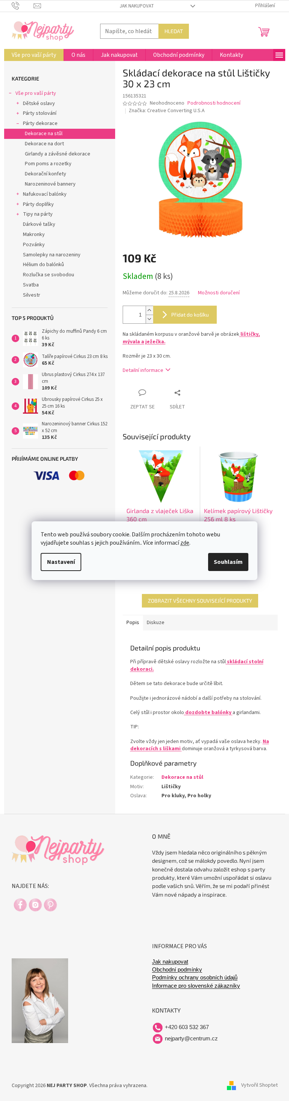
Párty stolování (39, 113)
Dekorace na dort (44, 144)
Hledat (173, 31)
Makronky (34, 234)
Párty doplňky (38, 204)
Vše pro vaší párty (35, 93)
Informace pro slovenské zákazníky (196, 986)
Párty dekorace (40, 123)
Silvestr (31, 295)
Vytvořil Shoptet (259, 1085)
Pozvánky (34, 244)
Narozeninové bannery (50, 184)
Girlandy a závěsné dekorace (57, 154)
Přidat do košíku (190, 314)
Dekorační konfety (45, 174)
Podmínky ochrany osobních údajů (194, 978)
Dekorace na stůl (43, 133)
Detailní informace (143, 370)
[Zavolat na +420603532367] (23, 5)
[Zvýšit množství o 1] (149, 310)
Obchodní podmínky (177, 970)
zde (184, 543)
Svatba (31, 285)
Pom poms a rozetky (48, 164)
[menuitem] (34, 55)
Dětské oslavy (39, 103)
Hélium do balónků (43, 264)
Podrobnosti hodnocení (213, 103)
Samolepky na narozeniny (52, 255)
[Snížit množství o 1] (149, 319)
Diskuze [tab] (155, 622)
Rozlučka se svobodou (48, 275)
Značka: (167, 110)
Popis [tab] (132, 622)
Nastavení (61, 562)
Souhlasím (228, 562)
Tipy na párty (38, 214)
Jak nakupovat (137, 6)
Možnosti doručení (219, 293)
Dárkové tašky (39, 224)
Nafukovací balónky (45, 194)
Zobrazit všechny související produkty (200, 600)
